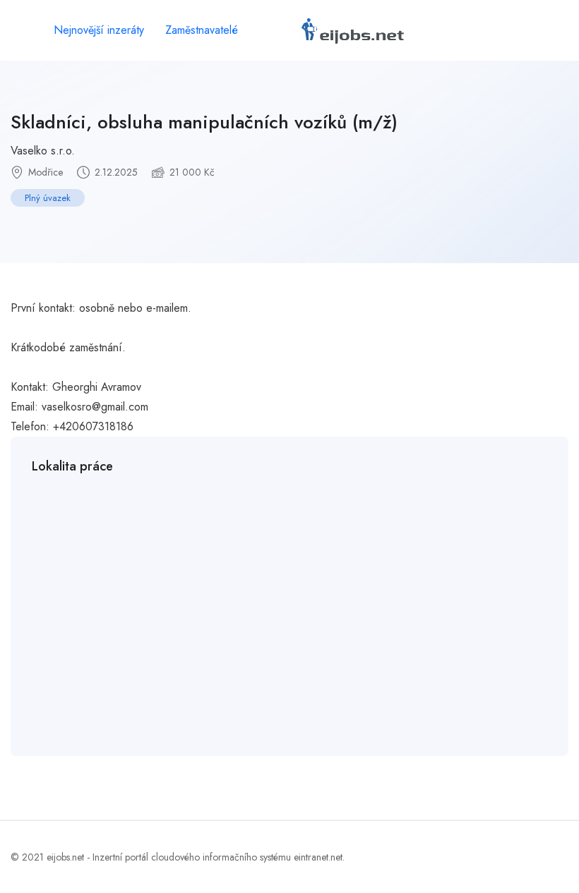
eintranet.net (318, 857)
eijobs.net (65, 857)
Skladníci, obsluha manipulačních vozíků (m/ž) (204, 122)
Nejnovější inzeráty (99, 30)
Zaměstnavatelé (201, 30)
